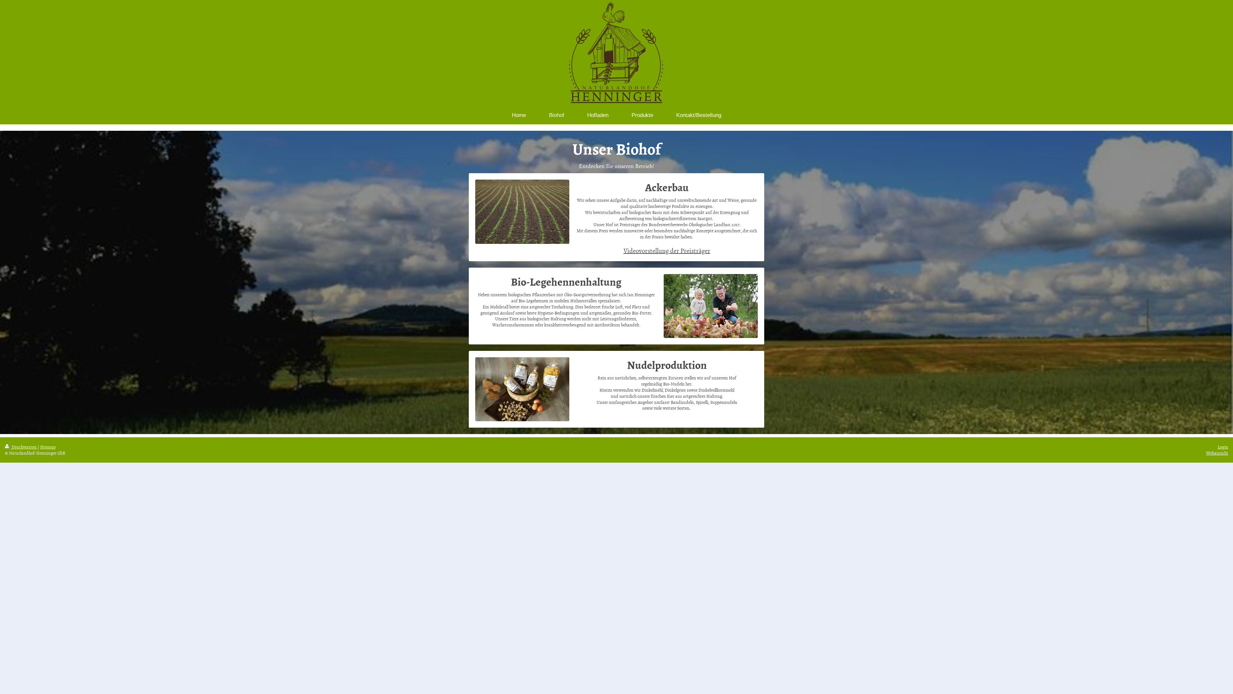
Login (1223, 446)
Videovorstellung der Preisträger (667, 250)
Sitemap (48, 446)
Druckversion (24, 446)
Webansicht (1217, 452)
